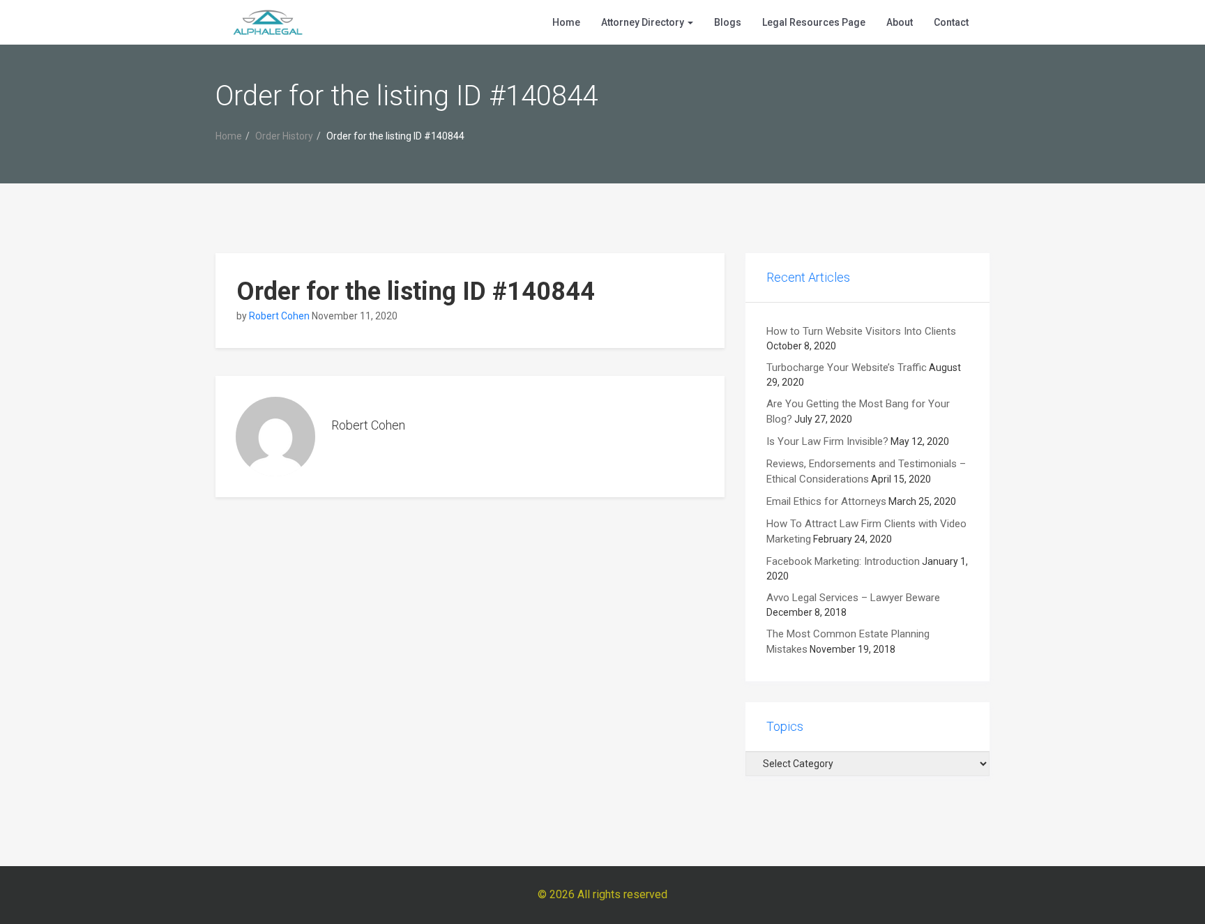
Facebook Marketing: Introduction (843, 561)
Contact (951, 22)
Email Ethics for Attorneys (826, 501)
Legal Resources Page (813, 22)
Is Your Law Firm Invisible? (827, 441)
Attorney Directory (643, 22)
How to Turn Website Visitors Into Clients (861, 331)
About (899, 22)
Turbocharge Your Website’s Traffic (846, 367)
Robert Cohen (279, 315)
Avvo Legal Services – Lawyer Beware (853, 597)
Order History (284, 136)
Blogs (727, 22)
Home (566, 22)
